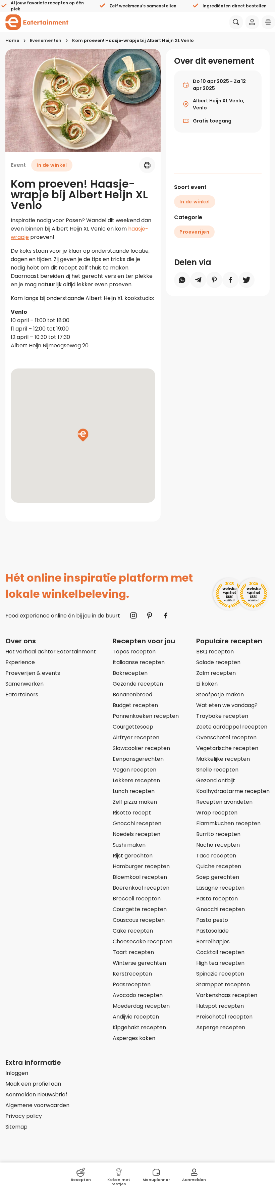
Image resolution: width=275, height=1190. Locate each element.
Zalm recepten (216, 673)
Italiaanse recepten (139, 662)
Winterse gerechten (139, 963)
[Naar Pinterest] (150, 615)
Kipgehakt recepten (139, 1027)
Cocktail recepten (220, 952)
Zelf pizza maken (135, 802)
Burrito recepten (218, 834)
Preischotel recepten (224, 1017)
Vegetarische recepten (227, 748)
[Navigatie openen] (268, 22)
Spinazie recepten (220, 974)
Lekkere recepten (136, 780)
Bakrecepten (130, 673)
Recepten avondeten (224, 802)
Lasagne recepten (220, 888)
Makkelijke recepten (223, 759)
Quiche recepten (218, 866)
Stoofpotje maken (220, 694)
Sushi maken (129, 845)
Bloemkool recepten (140, 877)
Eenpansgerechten (138, 759)
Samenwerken (24, 684)
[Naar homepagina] (37, 22)
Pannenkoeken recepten (146, 716)
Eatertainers (21, 694)
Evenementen (45, 40)
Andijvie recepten (136, 1017)
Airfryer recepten (136, 737)
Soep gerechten (217, 877)
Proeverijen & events (32, 673)
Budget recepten (135, 705)
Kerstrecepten (132, 974)
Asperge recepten (220, 1027)
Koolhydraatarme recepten (233, 791)
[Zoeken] (236, 22)
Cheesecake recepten (142, 941)
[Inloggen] (252, 22)
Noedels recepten (136, 834)
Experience (20, 662)
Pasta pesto (212, 920)
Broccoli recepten (137, 898)
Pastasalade (212, 931)
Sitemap (16, 1127)
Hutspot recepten (220, 1006)
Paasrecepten (132, 984)
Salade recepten (218, 662)
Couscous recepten (139, 920)
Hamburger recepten (141, 866)
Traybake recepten (222, 716)
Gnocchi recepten (137, 823)
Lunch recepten (134, 791)
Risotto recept (132, 812)
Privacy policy (23, 1116)
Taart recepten (133, 952)
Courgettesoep (133, 727)
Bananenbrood (132, 694)
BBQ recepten (215, 651)
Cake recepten (133, 931)
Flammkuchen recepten (228, 823)
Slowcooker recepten (141, 748)
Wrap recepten (216, 812)
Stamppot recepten (223, 984)
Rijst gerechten (133, 855)
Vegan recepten (134, 770)
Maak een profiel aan (33, 1084)
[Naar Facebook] (166, 615)
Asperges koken (134, 1038)
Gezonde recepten (138, 684)
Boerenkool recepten (141, 888)
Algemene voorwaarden (37, 1105)
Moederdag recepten (141, 1006)
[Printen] (147, 165)
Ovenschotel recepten (226, 737)
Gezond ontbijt (215, 780)
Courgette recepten (140, 909)
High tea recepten (220, 963)
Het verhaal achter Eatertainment (50, 651)
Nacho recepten (218, 845)
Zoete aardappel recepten (231, 727)
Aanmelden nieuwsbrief (36, 1094)
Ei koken (207, 684)
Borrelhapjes (213, 941)
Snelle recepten (217, 770)
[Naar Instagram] (133, 615)
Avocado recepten (138, 995)
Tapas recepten (134, 651)
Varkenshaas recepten (226, 995)
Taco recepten (216, 855)
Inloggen (16, 1073)
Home (12, 40)
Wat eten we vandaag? (227, 705)
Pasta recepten (217, 898)
